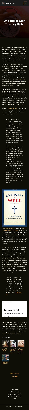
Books (14, 398)
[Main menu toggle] (25, 3)
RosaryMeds (10, 3)
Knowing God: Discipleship (5, 363)
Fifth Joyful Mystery (9, 228)
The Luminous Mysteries (14, 393)
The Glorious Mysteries (14, 396)
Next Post (14, 376)
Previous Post (14, 373)
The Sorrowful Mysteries (15, 395)
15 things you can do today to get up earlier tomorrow (5, 350)
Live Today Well (13, 108)
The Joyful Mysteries (14, 391)
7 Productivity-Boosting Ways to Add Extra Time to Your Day (13, 350)
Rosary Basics (14, 389)
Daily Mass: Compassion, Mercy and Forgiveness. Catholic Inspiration (20, 350)
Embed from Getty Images (7, 302)
